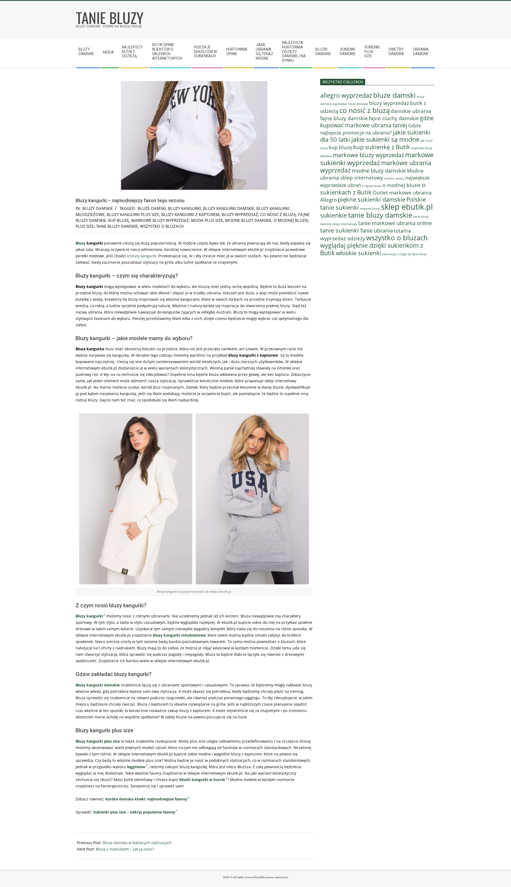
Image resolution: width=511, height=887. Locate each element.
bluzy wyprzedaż (240, 214)
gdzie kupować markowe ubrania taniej (377, 121)
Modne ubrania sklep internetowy (372, 174)
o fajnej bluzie (371, 186)
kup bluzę (118, 220)
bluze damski (152, 208)
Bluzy (80, 243)
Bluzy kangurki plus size (98, 741)
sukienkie (333, 215)
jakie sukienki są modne (385, 139)
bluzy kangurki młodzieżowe (179, 635)
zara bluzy (389, 254)
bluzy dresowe (358, 104)
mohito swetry (394, 178)
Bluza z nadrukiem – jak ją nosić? (125, 849)
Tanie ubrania (376, 230)
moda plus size (207, 220)
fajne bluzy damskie (344, 118)
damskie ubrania (411, 111)
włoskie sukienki (358, 253)
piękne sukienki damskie (371, 199)
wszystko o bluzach (162, 226)
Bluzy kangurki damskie (98, 684)
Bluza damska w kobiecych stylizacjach (137, 842)
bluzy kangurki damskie (228, 208)
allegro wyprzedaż (346, 95)
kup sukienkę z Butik (381, 147)
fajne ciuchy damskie (394, 118)
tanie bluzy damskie (117, 226)
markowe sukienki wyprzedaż (377, 158)
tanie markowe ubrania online (395, 223)
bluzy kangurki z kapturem (190, 214)
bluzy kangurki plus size (133, 214)
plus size (85, 226)
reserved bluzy (370, 208)
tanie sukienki (339, 230)
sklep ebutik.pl (407, 206)
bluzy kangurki (184, 208)
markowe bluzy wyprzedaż (160, 220)
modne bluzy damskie (248, 220)
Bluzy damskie (98, 208)
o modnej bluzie (291, 220)
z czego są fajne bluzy (412, 254)
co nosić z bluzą (278, 214)
